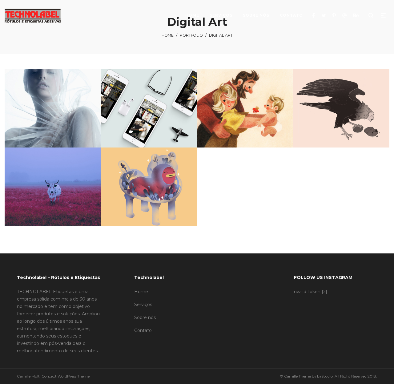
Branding (35, 106)
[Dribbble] (345, 15)
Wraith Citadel (53, 192)
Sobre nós (145, 317)
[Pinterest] (334, 15)
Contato (143, 330)
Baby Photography (246, 114)
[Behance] (356, 15)
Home (168, 35)
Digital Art (69, 106)
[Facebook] (314, 15)
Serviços (143, 304)
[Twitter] (324, 15)
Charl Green (149, 114)
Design (52, 106)
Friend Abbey (342, 114)
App (133, 106)
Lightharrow (53, 114)
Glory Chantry (150, 192)
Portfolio (191, 35)
